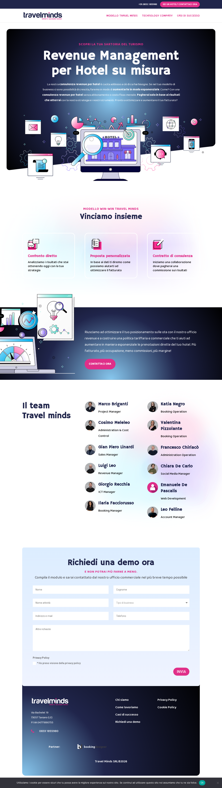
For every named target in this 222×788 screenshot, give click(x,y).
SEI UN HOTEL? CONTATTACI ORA (180, 4)
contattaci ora (100, 364)
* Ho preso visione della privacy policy (59, 663)
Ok (202, 782)
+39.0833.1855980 (148, 4)
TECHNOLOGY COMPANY (157, 15)
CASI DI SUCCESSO (188, 15)
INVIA (181, 672)
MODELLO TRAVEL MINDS (122, 15)
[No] (217, 783)
